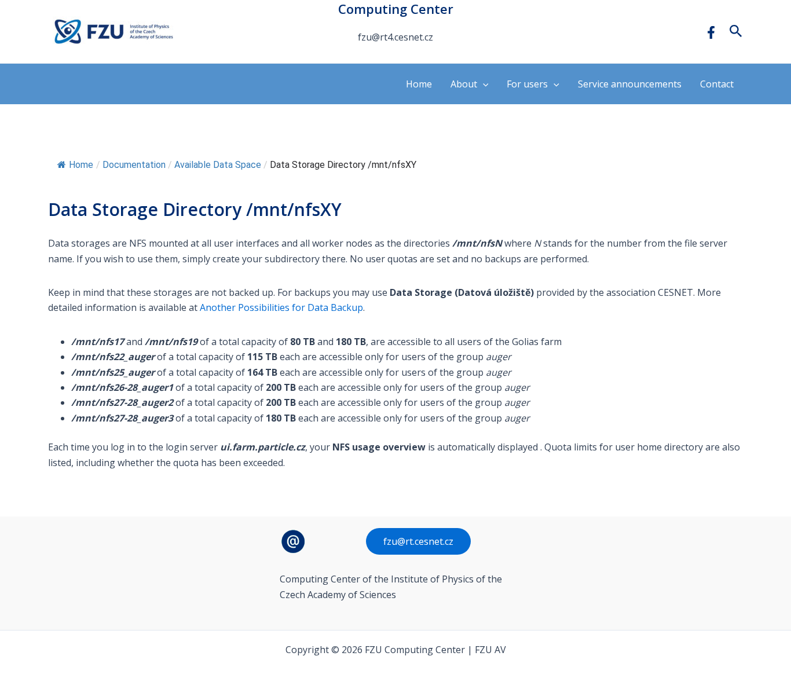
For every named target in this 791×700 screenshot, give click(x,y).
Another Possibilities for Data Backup (281, 307)
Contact (717, 84)
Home (419, 84)
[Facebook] (711, 32)
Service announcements (630, 84)
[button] (736, 32)
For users (527, 84)
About (464, 84)
